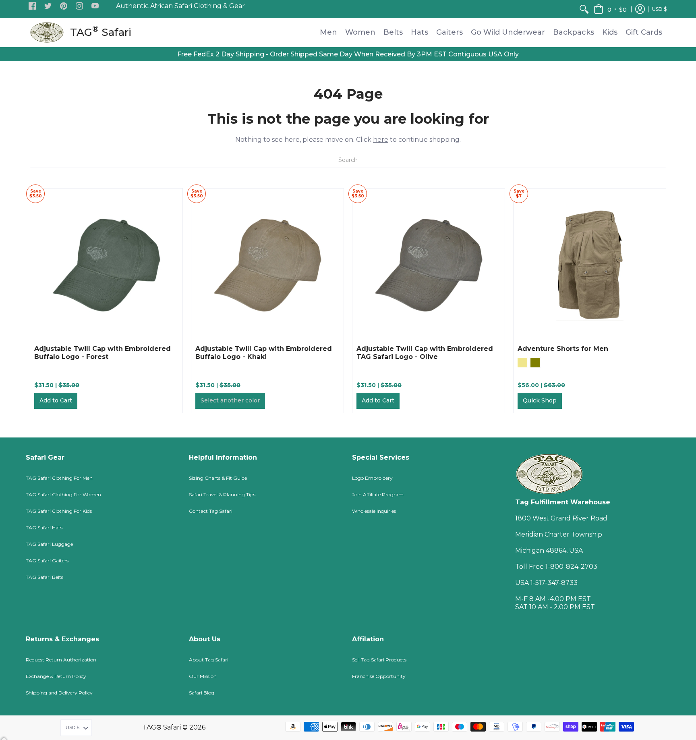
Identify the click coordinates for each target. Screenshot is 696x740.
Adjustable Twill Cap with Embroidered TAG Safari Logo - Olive (424, 353)
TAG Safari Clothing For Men (59, 478)
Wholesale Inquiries (374, 511)
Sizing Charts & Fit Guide (218, 478)
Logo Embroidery (372, 478)
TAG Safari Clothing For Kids (59, 511)
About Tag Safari (208, 660)
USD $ (659, 9)
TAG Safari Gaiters (47, 561)
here (380, 139)
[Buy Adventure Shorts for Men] (590, 265)
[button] (32, 6)
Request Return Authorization (61, 660)
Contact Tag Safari (210, 511)
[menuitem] (584, 9)
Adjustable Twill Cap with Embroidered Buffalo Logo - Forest (102, 353)
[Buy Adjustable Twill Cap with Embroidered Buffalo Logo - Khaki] (267, 265)
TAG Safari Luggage (49, 544)
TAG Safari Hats (44, 527)
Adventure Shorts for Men (563, 348)
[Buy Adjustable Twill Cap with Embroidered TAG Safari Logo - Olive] (428, 265)
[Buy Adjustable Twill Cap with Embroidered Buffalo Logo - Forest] (106, 265)
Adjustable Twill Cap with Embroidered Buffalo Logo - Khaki (263, 353)
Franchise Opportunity (379, 676)
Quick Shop (540, 400)
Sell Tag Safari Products (379, 660)
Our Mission (203, 676)
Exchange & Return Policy (56, 676)
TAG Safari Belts (44, 577)
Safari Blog (201, 693)
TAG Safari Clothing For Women (63, 494)
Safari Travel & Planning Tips (222, 494)
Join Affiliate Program (378, 494)
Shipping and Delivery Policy (59, 693)
